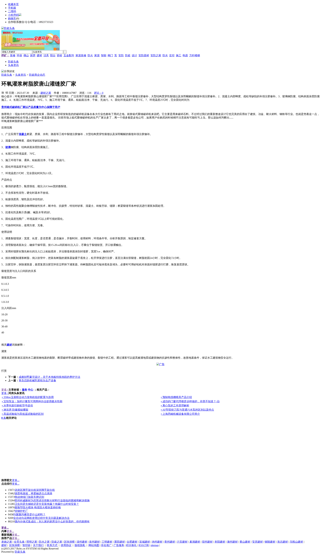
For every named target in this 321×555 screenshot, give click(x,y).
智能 (103, 55)
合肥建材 (132, 541)
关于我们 (38, 545)
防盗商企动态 (37, 74)
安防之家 (155, 55)
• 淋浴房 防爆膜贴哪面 (15, 409)
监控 (172, 55)
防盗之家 (56, 541)
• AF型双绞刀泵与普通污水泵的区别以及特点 (187, 409)
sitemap (155, 545)
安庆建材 (257, 541)
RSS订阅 (144, 545)
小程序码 (13, 15)
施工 (178, 55)
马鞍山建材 (296, 541)
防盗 (127, 55)
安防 (121, 55)
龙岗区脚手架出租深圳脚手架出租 (35, 489)
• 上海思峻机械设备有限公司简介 (180, 413)
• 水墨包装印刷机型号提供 (17, 405)
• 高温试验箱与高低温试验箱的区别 (23, 413)
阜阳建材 (220, 541)
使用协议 (66, 545)
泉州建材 (94, 541)
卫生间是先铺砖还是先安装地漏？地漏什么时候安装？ (47, 504)
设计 (134, 55)
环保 (19, 55)
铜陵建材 (270, 541)
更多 (5, 389)
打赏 (4, 370)
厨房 (32, 55)
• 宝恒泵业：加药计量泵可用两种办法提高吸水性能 (32, 401)
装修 (12, 55)
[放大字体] (2, 92)
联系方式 (52, 545)
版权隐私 (80, 545)
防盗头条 (6, 74)
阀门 (110, 55)
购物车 (12, 18)
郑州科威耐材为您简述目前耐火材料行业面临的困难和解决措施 (52, 500)
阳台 (53, 55)
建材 (39, 55)
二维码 (12, 11)
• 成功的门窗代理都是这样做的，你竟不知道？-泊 (190, 401)
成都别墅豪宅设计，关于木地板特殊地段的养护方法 (49, 377)
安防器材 (143, 55)
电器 (185, 55)
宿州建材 (207, 541)
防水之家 (44, 541)
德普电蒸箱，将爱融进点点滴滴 (33, 493)
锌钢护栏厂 (21, 511)
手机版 (12, 7)
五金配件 (69, 55)
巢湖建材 (194, 541)
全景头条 (19, 541)
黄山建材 (245, 541)
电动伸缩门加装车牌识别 (29, 497)
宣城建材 (144, 541)
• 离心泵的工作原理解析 (175, 405)
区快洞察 (69, 541)
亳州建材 (169, 541)
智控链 (26, 545)
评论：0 (98, 92)
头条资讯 (20, 74)
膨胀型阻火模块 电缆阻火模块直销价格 (38, 507)
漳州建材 (82, 541)
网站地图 (93, 545)
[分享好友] (8, 71)
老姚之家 (6, 541)
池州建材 (157, 541)
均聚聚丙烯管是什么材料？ (29, 514)
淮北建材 (282, 541)
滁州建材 (232, 541)
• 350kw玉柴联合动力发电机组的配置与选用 (28, 397)
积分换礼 (131, 545)
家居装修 (81, 55)
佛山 (26, 55)
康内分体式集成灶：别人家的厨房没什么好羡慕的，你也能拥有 (52, 521)
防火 (90, 55)
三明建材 (107, 541)
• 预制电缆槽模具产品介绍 (176, 397)
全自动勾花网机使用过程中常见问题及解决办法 (41, 518)
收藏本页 (13, 4)
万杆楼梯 (194, 55)
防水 (165, 55)
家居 (97, 55)
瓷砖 (59, 55)
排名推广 (106, 545)
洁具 (46, 55)
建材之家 (45, 92)
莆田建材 (119, 541)
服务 (24, 389)
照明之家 (31, 541)
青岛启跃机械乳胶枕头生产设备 (37, 380)
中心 (30, 389)
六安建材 (182, 541)
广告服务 (119, 545)
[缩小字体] (6, 92)
